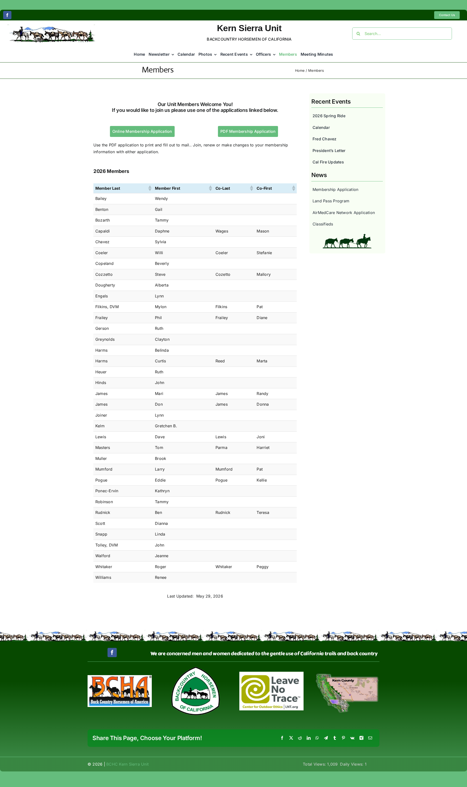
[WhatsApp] (317, 738)
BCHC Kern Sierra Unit (127, 764)
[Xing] (361, 738)
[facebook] (7, 15)
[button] (149, 188)
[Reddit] (300, 738)
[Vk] (352, 738)
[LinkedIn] (308, 738)
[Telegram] (326, 738)
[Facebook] (282, 738)
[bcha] (120, 677)
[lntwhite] (271, 673)
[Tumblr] (334, 738)
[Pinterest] (343, 738)
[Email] (370, 738)
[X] (291, 738)
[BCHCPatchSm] (195, 668)
